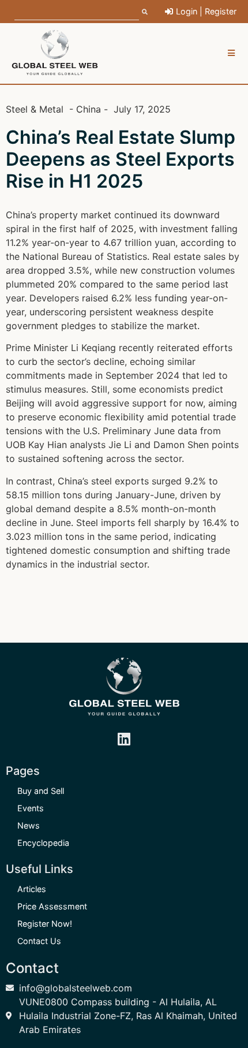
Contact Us (39, 941)
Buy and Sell (40, 791)
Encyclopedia (43, 843)
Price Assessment (52, 906)
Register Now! (44, 923)
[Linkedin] (124, 739)
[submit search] (144, 11)
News (28, 825)
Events (30, 808)
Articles (31, 889)
